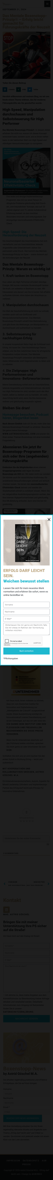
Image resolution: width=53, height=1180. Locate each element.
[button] (49, 519)
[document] (26, 590)
